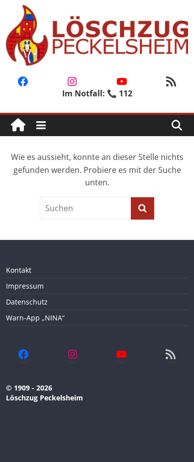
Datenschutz (27, 302)
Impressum (25, 286)
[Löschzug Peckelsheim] (18, 125)
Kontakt (18, 270)
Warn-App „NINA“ (35, 317)
